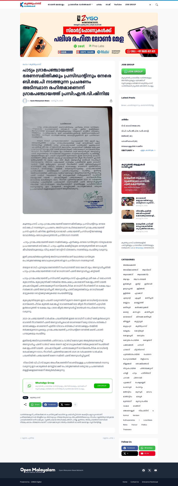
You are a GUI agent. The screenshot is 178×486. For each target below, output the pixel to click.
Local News (148, 420)
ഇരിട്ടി (138, 284)
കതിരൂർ (127, 307)
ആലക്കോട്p (142, 274)
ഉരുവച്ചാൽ (128, 288)
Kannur (126, 415)
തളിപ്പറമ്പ (144, 359)
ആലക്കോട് (128, 274)
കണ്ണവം (126, 302)
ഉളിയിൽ (126, 293)
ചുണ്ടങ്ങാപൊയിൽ (131, 354)
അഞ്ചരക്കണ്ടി (129, 265)
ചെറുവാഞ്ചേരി (129, 359)
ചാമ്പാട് (140, 345)
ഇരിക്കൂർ (127, 284)
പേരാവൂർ (127, 387)
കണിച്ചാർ (149, 298)
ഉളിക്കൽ (141, 288)
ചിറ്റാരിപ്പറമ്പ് (139, 349)
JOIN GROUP (130, 4)
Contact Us (135, 482)
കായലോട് (127, 317)
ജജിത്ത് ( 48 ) (127, 136)
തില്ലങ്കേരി (127, 364)
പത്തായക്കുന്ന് (146, 368)
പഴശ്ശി (125, 373)
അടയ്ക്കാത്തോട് (130, 270)
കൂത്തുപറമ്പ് (35, 64)
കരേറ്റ (126, 312)
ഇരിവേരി (148, 284)
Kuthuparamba (129, 420)
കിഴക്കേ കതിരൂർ (143, 317)
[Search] (156, 4)
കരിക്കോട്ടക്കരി (141, 307)
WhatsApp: (140, 248)
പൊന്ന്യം (139, 387)
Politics (144, 425)
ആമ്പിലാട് (146, 270)
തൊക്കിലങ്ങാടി (142, 364)
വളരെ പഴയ (108, 438)
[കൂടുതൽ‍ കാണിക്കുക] (75, 404)
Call (131, 248)
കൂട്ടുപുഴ (127, 326)
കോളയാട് (147, 340)
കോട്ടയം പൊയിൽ (131, 340)
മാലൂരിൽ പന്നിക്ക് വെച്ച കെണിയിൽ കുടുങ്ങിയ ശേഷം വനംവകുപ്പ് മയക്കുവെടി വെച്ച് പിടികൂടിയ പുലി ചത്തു (145, 226)
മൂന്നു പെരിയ (142, 401)
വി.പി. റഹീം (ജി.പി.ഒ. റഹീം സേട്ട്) (135, 131)
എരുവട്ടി (127, 298)
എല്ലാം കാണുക (147, 150)
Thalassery (127, 429)
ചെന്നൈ (147, 354)
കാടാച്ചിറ (136, 312)
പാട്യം (134, 373)
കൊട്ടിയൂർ (139, 331)
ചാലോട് (126, 349)
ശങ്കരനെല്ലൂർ (128, 410)
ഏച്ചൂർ (138, 298)
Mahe (125, 425)
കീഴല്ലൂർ (126, 321)
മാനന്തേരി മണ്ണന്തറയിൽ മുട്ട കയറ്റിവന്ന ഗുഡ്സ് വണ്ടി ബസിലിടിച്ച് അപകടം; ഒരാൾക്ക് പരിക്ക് (145, 200)
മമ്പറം (149, 392)
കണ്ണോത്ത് (138, 302)
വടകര (126, 406)
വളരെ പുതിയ (28, 438)
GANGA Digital (36, 482)
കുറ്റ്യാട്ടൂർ (138, 321)
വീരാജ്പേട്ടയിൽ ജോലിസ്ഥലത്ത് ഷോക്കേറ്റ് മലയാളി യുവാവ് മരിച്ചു (145, 213)
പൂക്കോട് (127, 382)
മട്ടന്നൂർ (139, 392)
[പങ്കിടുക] (110, 101)
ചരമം (99, 4)
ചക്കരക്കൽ (128, 345)
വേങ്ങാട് (136, 406)
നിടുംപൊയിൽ (129, 368)
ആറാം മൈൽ (140, 279)
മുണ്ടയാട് (127, 401)
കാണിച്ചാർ (149, 312)
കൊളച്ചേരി (128, 335)
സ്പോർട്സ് (144, 410)
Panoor (134, 425)
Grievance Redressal (150, 482)
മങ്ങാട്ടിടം (127, 392)
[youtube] (155, 470)
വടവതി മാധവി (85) (129, 141)
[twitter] (149, 470)
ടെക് (108, 4)
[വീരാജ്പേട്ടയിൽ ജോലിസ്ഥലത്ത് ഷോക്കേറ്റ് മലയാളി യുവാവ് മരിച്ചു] (127, 214)
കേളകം (126, 331)
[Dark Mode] (151, 4)
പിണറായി (138, 378)
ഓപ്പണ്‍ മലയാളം (56, 4)
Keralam (136, 415)
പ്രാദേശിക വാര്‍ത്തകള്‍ (79, 4)
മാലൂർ (139, 396)
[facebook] (143, 470)
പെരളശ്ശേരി (140, 382)
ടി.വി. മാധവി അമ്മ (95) (130, 126)
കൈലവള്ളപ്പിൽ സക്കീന (132, 146)
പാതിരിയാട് (146, 373)
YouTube (118, 4)
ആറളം (126, 279)
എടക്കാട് (138, 293)
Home (125, 482)
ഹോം (25, 64)
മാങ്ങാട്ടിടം (127, 396)
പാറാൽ (126, 378)
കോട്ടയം (141, 335)
